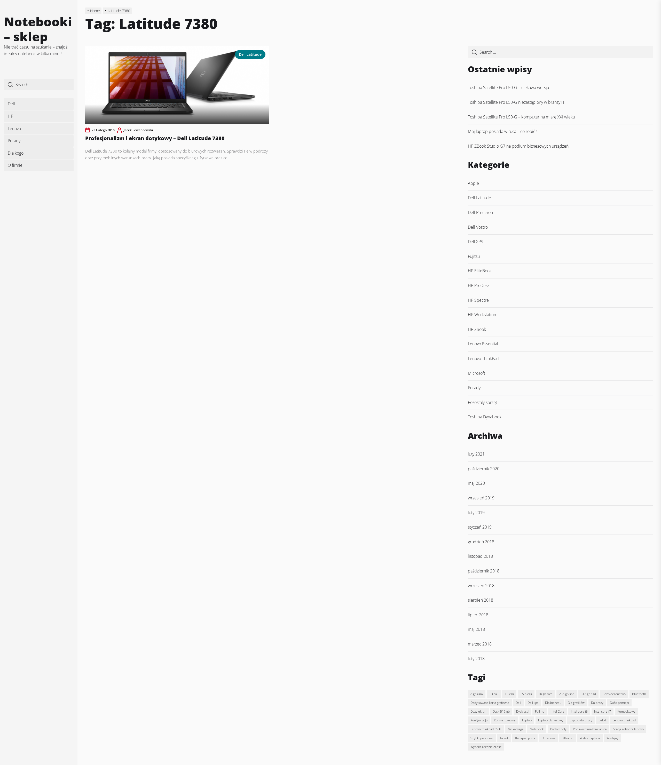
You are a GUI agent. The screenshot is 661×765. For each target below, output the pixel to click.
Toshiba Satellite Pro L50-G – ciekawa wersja (508, 87)
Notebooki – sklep (38, 29)
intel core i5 (579, 711)
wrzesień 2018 (481, 585)
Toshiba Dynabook (484, 417)
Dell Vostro (478, 227)
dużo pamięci (619, 702)
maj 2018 (476, 629)
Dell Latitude (250, 54)
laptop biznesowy (550, 720)
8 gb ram (476, 694)
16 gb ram (545, 694)
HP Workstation (482, 314)
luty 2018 (476, 659)
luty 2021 (476, 454)
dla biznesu (553, 702)
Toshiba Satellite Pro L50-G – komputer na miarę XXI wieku (521, 117)
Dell (11, 104)
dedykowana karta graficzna (489, 702)
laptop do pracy (581, 720)
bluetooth (639, 694)
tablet (504, 738)
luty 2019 (476, 512)
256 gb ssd (566, 694)
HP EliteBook (480, 271)
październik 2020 (483, 469)
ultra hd (567, 738)
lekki (602, 720)
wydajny (612, 738)
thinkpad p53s (525, 738)
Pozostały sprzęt (482, 402)
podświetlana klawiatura (590, 729)
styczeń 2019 (480, 527)
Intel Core (557, 711)
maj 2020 (476, 483)
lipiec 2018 (478, 615)
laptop (527, 720)
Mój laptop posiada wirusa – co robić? (502, 131)
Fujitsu (474, 256)
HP (10, 116)
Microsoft (476, 373)
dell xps (533, 702)
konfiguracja (478, 720)
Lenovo (14, 128)
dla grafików (576, 702)
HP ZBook (477, 329)
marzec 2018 (480, 644)
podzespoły (558, 729)
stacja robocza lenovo (628, 729)
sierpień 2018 (480, 600)
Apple (473, 183)
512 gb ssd (588, 694)
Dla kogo (15, 153)
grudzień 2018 (481, 542)
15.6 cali (526, 694)
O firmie (15, 165)
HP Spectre (478, 300)
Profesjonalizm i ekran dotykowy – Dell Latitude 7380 (155, 138)
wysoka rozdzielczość (485, 747)
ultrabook (548, 738)
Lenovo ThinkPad (483, 358)
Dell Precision (480, 212)
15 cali (509, 694)
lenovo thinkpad (624, 720)
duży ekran (478, 711)
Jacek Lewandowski (138, 130)
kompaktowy (626, 711)
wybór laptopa (590, 738)
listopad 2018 (480, 556)
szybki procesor (481, 738)
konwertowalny (505, 720)
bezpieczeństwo (614, 694)
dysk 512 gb (501, 711)
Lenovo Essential (483, 344)
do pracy (597, 702)
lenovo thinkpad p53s (485, 729)
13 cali (493, 694)
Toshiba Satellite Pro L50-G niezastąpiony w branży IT (516, 102)
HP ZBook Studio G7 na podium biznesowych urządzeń (518, 146)
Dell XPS (475, 241)
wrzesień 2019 (481, 498)
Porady (14, 141)
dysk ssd (522, 711)
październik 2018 (483, 571)
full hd (539, 711)
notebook (537, 729)
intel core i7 (602, 711)
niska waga (515, 729)
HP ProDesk (479, 285)
